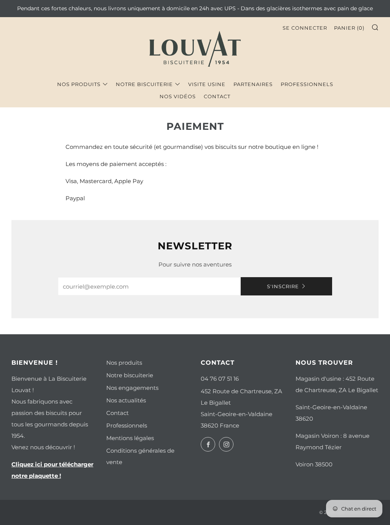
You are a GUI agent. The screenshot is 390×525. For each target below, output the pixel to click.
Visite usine (206, 84)
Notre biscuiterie (144, 84)
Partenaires (253, 84)
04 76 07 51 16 (220, 378)
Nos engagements (132, 387)
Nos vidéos (178, 96)
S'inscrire (283, 286)
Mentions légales (130, 438)
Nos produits (79, 84)
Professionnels (307, 84)
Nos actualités (126, 400)
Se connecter (305, 28)
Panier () (349, 28)
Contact (217, 96)
